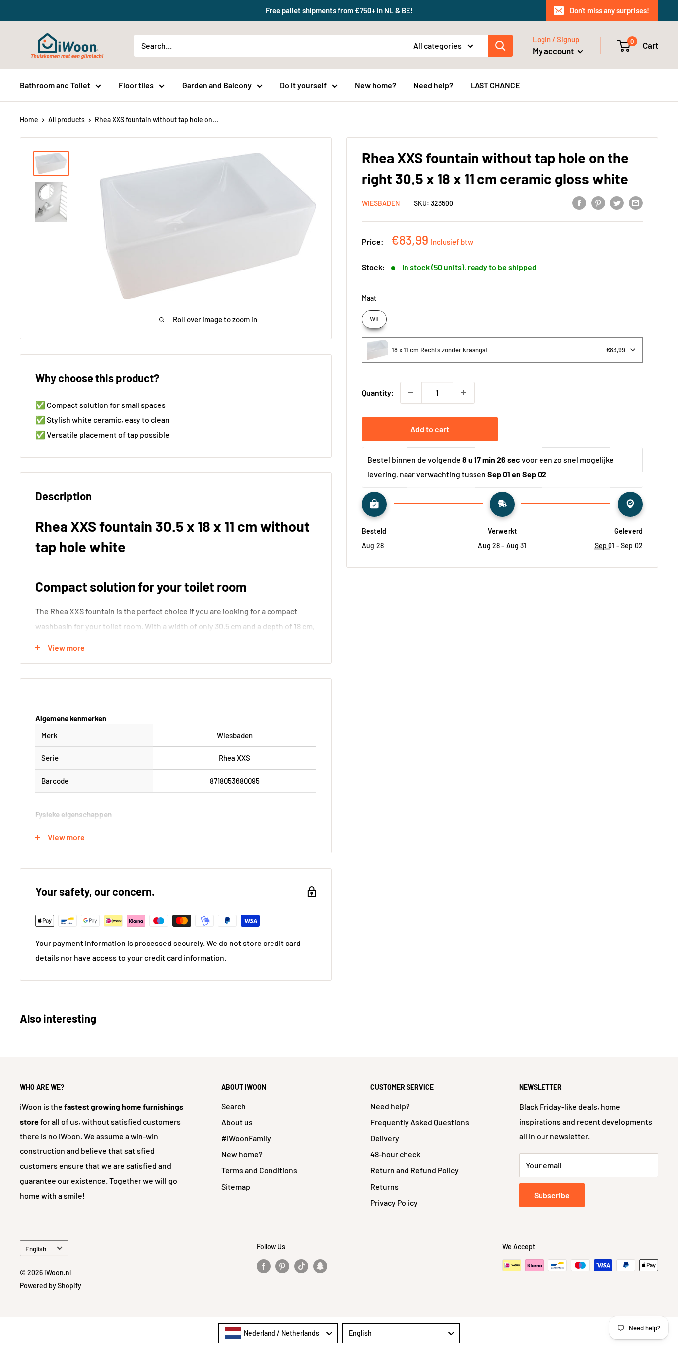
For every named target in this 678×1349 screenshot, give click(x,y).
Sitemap (235, 1186)
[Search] (500, 46)
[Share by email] (636, 202)
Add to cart (429, 428)
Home (29, 119)
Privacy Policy (394, 1202)
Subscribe (552, 1195)
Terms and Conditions (259, 1170)
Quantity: (378, 392)
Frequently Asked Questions (419, 1122)
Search (233, 1106)
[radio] (374, 319)
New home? (375, 85)
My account (554, 51)
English (35, 1248)
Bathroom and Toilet (55, 85)
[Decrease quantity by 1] (411, 392)
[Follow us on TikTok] (301, 1266)
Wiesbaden (381, 203)
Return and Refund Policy (414, 1170)
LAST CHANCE (495, 85)
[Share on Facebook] (579, 202)
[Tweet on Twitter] (617, 202)
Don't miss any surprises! (609, 10)
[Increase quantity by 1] (463, 392)
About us (237, 1122)
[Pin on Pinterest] (598, 202)
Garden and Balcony (217, 85)
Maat (369, 298)
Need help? (433, 85)
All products (66, 119)
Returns (384, 1186)
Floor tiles (136, 85)
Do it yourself (303, 85)
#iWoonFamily (246, 1138)
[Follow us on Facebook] (264, 1266)
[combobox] (502, 349)
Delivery (384, 1138)
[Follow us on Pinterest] (282, 1266)
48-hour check (395, 1154)
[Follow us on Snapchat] (320, 1266)
